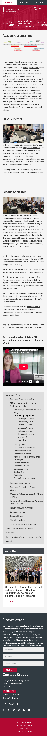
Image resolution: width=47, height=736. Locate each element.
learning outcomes (31, 67)
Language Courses (25, 428)
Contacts (18, 475)
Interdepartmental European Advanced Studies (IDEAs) (26, 502)
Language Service (17, 512)
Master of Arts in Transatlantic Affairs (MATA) (27, 458)
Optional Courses (25, 431)
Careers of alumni (21, 462)
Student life (19, 472)
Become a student (21, 465)
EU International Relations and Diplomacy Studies (26, 23)
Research (10, 532)
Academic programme (24, 415)
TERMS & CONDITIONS (24, 731)
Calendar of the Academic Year (23, 524)
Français (43, 8)
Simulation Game (25, 424)
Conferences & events (23, 450)
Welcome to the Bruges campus (19, 528)
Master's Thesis (32, 269)
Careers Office (16, 516)
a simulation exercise (19, 259)
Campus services (21, 469)
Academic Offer (13, 23)
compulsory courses (31, 147)
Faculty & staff (20, 444)
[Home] (11, 8)
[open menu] (34, 8)
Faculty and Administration (21, 507)
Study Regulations (17, 520)
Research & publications (24, 453)
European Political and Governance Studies (25, 488)
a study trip (34, 277)
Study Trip (22, 440)
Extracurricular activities (24, 447)
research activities (10, 315)
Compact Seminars (26, 434)
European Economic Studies (22, 399)
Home (5, 23)
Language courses (10, 169)
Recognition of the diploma (25, 478)
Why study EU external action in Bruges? (27, 410)
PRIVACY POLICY (24, 728)
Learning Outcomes (26, 418)
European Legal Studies (20, 483)
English (40, 8)
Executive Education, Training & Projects (23, 537)
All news (10, 602)
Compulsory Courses (26, 421)
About (9, 541)
